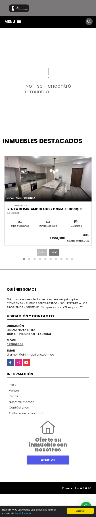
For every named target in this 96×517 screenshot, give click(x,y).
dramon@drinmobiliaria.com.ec (30, 354)
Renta (13, 396)
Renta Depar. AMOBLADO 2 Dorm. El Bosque (44, 209)
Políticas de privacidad (26, 413)
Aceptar (80, 510)
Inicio (13, 385)
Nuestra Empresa (21, 402)
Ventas (14, 390)
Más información (23, 513)
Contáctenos (19, 407)
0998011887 (15, 344)
